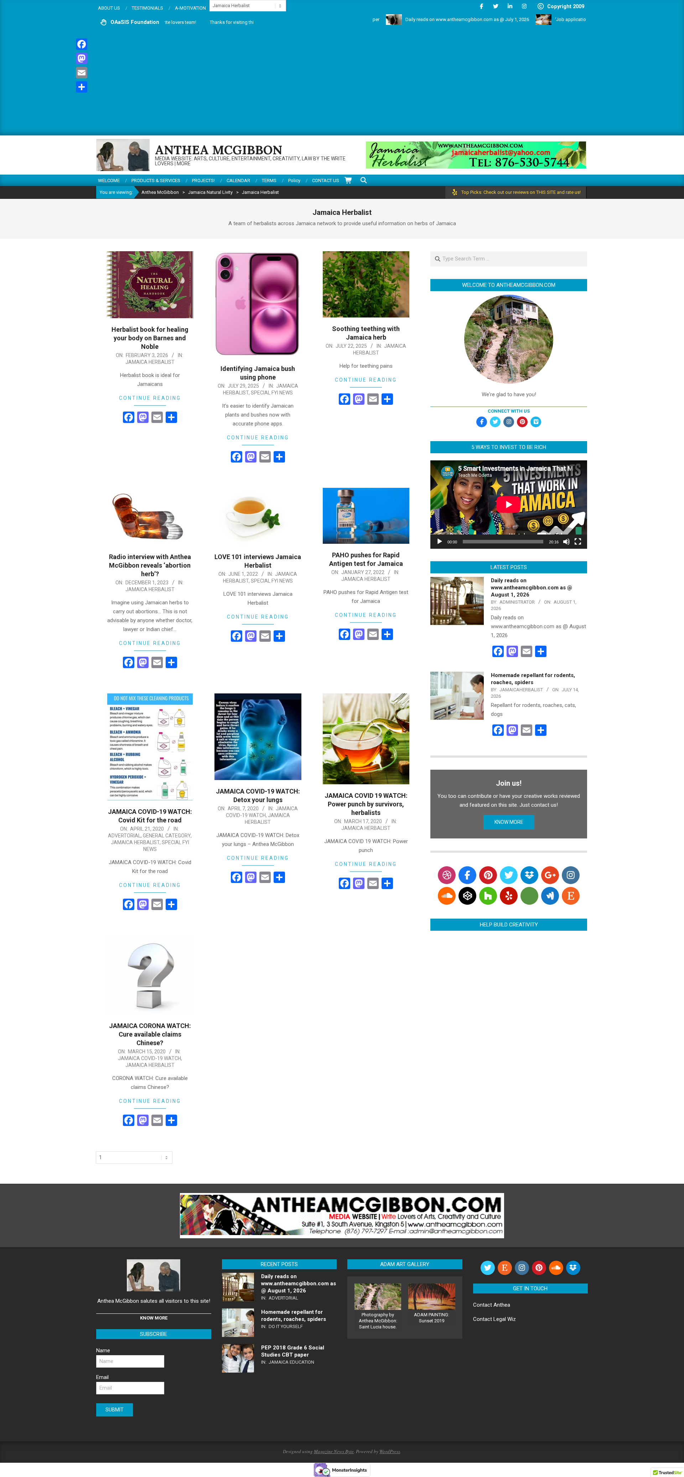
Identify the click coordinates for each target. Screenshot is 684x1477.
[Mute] (566, 541)
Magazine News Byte (334, 1451)
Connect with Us (509, 411)
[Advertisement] (342, 82)
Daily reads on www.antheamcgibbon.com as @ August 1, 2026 (531, 587)
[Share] (81, 87)
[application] (508, 504)
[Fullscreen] (577, 541)
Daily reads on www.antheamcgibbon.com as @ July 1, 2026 (417, 19)
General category (167, 835)
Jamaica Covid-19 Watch (149, 1058)
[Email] (81, 73)
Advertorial (124, 835)
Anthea (501, 1305)
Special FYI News (272, 393)
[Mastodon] (81, 58)
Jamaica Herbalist (150, 362)
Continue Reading (150, 398)
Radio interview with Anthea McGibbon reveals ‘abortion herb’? (150, 565)
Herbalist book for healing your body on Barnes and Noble (150, 338)
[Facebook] (81, 44)
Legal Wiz (504, 1319)
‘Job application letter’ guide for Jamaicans (550, 19)
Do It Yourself (286, 1326)
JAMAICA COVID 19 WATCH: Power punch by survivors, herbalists (366, 804)
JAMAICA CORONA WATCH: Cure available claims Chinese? (150, 1034)
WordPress (389, 1451)
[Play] (439, 541)
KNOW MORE (508, 822)
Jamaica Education (291, 1362)
